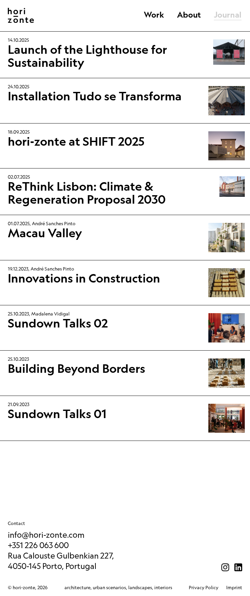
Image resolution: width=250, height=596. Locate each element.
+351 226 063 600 (38, 545)
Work (154, 15)
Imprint (234, 587)
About (189, 15)
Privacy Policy (203, 587)
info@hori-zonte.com (46, 535)
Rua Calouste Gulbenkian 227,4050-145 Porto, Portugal (61, 560)
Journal (228, 15)
